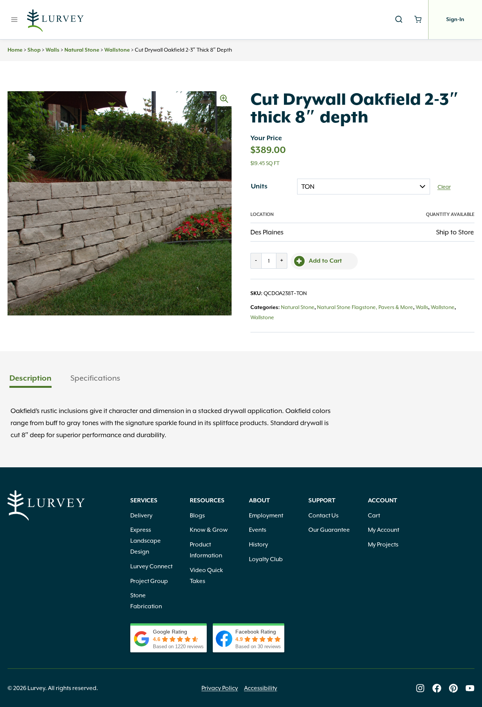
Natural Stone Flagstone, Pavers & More (365, 307)
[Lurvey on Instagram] (420, 688)
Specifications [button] (95, 378)
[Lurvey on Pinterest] (453, 688)
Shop (34, 50)
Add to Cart (325, 261)
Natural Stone (81, 50)
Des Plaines (267, 232)
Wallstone (117, 50)
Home (15, 50)
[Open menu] (14, 19)
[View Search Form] (398, 19)
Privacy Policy (219, 688)
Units (259, 186)
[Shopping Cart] (417, 19)
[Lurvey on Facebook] (436, 688)
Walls (52, 50)
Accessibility (260, 688)
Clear (444, 187)
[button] (224, 98)
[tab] (30, 379)
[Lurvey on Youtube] (469, 688)
